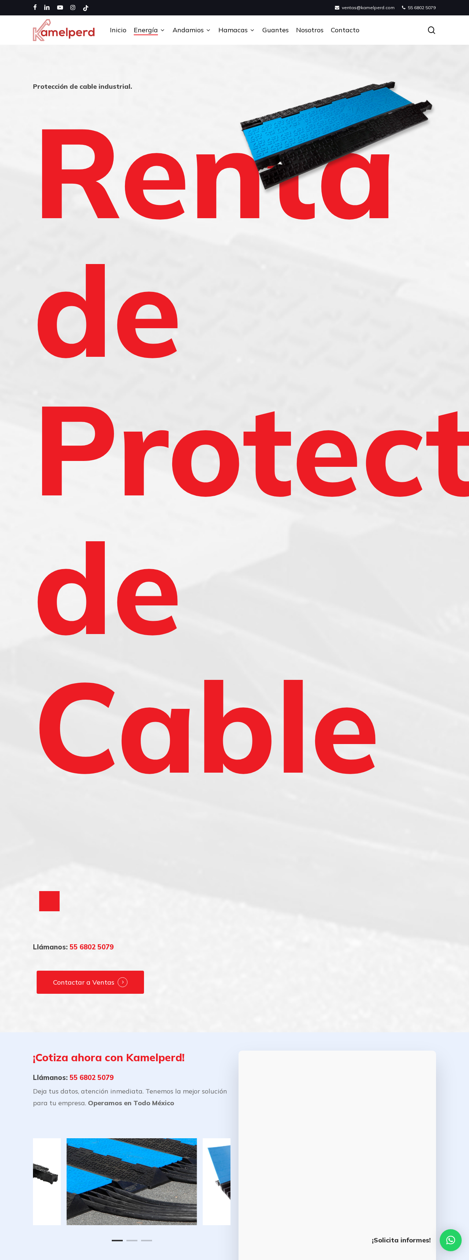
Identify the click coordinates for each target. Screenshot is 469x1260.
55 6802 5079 (92, 946)
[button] (451, 1240)
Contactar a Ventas (83, 982)
